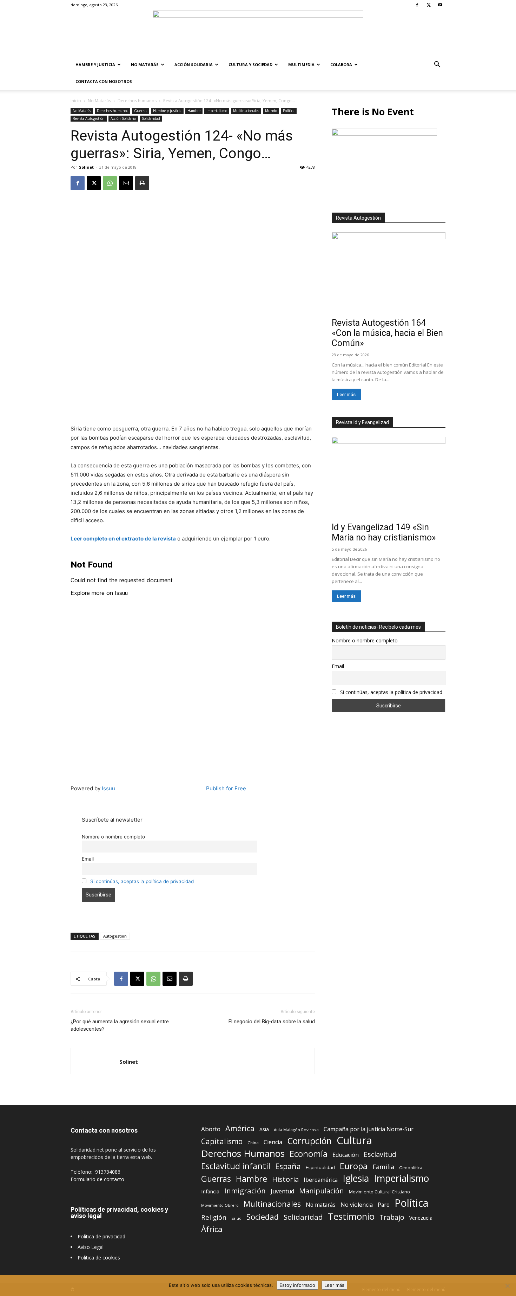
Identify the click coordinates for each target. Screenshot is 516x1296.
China (253, 1142)
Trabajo (391, 1217)
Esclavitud (380, 1154)
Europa (354, 1166)
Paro (384, 1204)
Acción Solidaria (193, 64)
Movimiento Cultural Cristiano (379, 1192)
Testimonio (351, 1216)
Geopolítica (410, 1167)
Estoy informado (297, 1285)
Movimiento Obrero (220, 1205)
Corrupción (309, 1141)
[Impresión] (142, 183)
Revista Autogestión (89, 118)
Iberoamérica (321, 1180)
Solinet (86, 167)
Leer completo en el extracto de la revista (123, 538)
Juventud (282, 1191)
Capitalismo (222, 1141)
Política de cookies (99, 1257)
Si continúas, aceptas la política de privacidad (142, 881)
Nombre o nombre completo (113, 837)
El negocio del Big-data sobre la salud (272, 1021)
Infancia (210, 1191)
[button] (437, 65)
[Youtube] (440, 5)
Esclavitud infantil (235, 1165)
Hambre (193, 110)
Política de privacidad (101, 1236)
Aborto (210, 1129)
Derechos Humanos (243, 1153)
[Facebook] (417, 5)
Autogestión (115, 936)
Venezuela (420, 1217)
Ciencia (273, 1142)
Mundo (271, 110)
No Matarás (145, 64)
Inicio (76, 101)
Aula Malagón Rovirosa (296, 1129)
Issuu (108, 788)
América (239, 1128)
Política (289, 110)
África (212, 1229)
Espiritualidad (320, 1167)
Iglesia (356, 1178)
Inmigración (245, 1190)
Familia (383, 1167)
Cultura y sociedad (250, 64)
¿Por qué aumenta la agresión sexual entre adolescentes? (120, 1025)
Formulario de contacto (97, 1179)
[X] (428, 5)
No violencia (356, 1204)
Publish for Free (226, 788)
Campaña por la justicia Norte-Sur (369, 1129)
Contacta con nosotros (103, 81)
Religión (213, 1217)
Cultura (354, 1140)
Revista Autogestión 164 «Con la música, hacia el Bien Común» (387, 333)
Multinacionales (246, 110)
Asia (264, 1129)
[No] (507, 1285)
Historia (285, 1179)
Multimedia (301, 64)
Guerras (140, 110)
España (288, 1166)
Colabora (341, 64)
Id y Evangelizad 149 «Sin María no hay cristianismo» (384, 532)
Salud (236, 1218)
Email (88, 859)
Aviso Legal (91, 1247)
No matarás (321, 1204)
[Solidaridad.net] (258, 33)
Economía (309, 1154)
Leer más (346, 394)
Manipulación (321, 1190)
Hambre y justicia (95, 64)
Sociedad (262, 1216)
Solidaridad (151, 118)
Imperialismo (216, 110)
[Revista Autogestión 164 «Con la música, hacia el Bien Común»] (388, 273)
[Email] (126, 183)
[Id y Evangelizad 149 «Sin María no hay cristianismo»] (388, 478)
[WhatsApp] (110, 183)
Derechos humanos (137, 101)
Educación (345, 1155)
